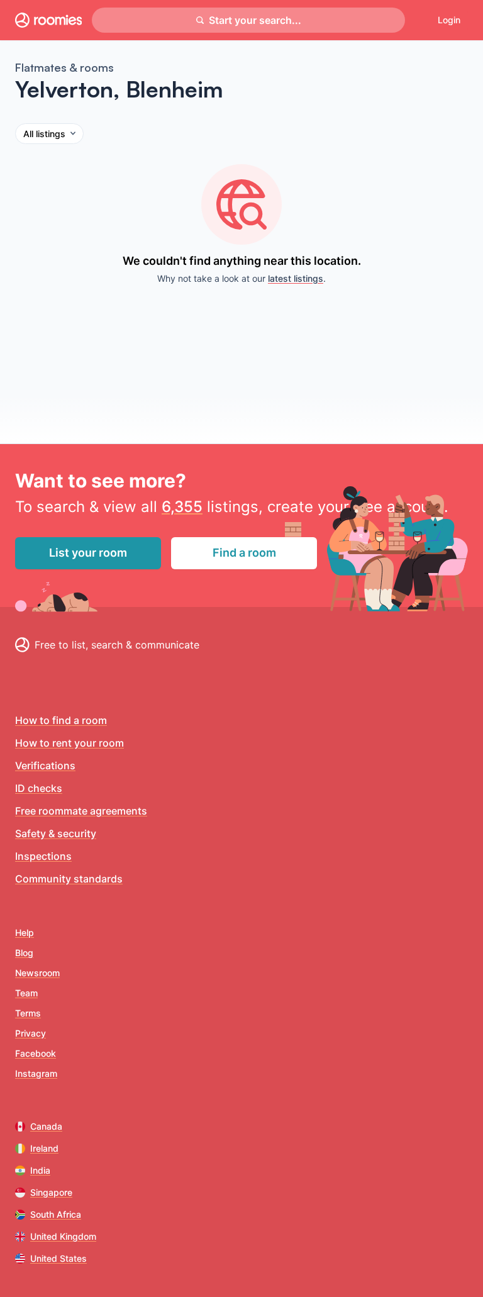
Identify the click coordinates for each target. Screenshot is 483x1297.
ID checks (38, 788)
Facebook (35, 1053)
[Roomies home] (48, 20)
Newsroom (37, 972)
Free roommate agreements (81, 810)
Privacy (30, 1033)
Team (26, 993)
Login (449, 19)
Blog (24, 952)
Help (24, 932)
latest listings (295, 278)
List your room (88, 552)
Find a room (244, 552)
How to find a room (61, 720)
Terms (28, 1013)
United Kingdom (63, 1236)
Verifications (45, 765)
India (40, 1170)
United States (58, 1258)
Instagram (36, 1073)
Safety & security (55, 833)
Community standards (69, 878)
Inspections (43, 856)
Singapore (51, 1192)
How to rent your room (69, 743)
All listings (44, 133)
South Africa (55, 1214)
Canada (46, 1126)
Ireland (44, 1148)
